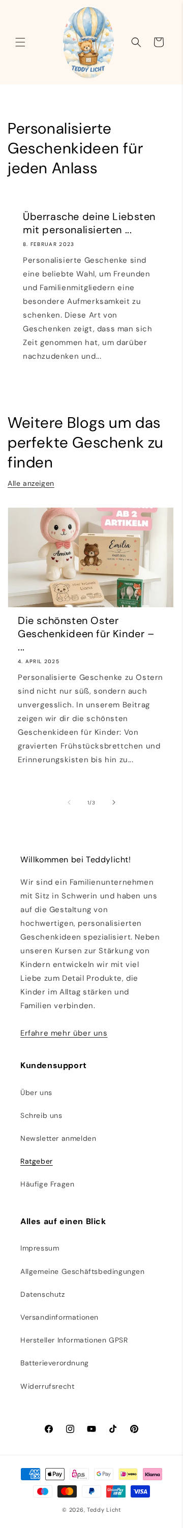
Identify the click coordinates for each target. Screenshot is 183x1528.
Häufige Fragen (47, 1184)
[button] (20, 42)
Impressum (39, 1248)
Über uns (36, 1092)
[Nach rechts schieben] (114, 802)
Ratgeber (36, 1161)
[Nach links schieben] (69, 802)
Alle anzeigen (31, 483)
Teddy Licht (104, 1509)
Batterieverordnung (54, 1362)
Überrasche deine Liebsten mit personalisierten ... (89, 223)
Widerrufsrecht (47, 1386)
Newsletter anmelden (58, 1138)
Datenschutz (42, 1294)
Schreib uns (41, 1115)
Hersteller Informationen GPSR (74, 1340)
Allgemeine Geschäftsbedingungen (82, 1271)
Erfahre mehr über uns (64, 1033)
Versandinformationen (59, 1317)
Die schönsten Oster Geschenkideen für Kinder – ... (86, 633)
